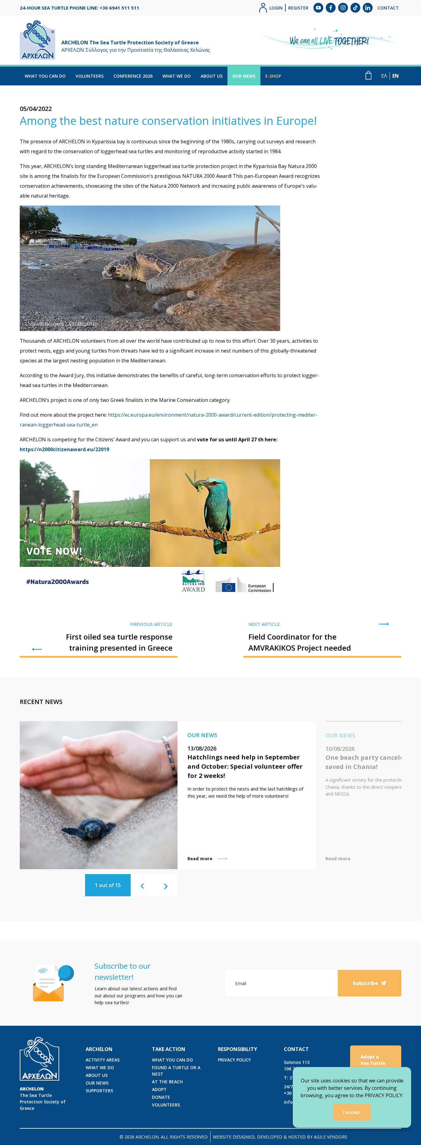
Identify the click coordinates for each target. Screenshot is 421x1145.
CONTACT (388, 8)
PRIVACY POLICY (234, 1060)
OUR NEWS (243, 76)
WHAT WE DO (176, 76)
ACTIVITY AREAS (103, 1060)
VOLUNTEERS (90, 76)
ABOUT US (212, 76)
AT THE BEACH (167, 1082)
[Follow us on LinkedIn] (368, 8)
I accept (352, 1112)
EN (395, 75)
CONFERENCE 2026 (133, 76)
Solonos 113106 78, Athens (299, 1065)
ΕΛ (384, 75)
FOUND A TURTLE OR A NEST (176, 1071)
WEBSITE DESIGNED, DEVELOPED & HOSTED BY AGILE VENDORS (280, 1137)
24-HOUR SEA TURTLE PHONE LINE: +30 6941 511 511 (79, 8)
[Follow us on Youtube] (318, 8)
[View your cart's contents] (368, 75)
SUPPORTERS (99, 1091)
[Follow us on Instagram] (343, 8)
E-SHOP (273, 76)
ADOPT (159, 1089)
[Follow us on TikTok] (355, 8)
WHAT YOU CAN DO (45, 76)
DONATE (161, 1097)
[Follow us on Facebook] (331, 8)
